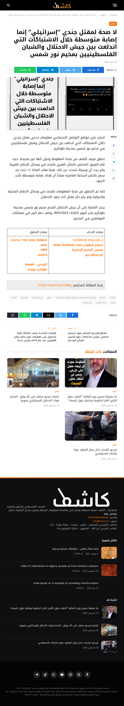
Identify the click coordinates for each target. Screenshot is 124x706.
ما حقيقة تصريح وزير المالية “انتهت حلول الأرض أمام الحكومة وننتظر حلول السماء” (92, 398)
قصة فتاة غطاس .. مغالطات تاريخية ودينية (75, 549)
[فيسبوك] (113, 145)
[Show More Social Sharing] (10, 70)
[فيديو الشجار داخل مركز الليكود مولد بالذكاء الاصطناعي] (91, 425)
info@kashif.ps (101, 521)
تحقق (113, 23)
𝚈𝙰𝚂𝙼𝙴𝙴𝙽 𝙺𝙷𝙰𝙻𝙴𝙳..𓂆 (87, 240)
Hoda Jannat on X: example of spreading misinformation (65, 583)
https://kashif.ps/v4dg (55, 285)
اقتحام (102, 297)
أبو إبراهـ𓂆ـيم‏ (93, 255)
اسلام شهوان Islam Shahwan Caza (78, 245)
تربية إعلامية (37, 297)
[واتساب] (113, 170)
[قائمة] (115, 5)
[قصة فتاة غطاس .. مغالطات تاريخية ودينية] (109, 553)
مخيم (113, 302)
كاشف (14, 297)
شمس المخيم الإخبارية (87, 250)
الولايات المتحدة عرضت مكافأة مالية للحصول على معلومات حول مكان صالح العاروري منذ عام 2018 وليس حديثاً (35, 337)
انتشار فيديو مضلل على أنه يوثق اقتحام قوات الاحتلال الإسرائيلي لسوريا (34, 398)
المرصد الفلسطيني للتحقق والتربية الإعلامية (75, 297)
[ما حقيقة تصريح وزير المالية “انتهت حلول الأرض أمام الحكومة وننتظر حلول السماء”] (91, 372)
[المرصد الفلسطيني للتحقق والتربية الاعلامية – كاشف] (62, 5)
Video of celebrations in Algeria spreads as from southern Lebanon (59, 566)
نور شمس (87, 302)
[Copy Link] (113, 178)
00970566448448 (98, 517)
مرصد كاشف (101, 302)
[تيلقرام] (113, 162)
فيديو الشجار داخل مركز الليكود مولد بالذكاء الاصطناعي (95, 452)
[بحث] (8, 5)
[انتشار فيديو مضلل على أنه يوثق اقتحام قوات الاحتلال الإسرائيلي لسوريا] (33, 372)
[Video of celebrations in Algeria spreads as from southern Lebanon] (109, 570)
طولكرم (24, 297)
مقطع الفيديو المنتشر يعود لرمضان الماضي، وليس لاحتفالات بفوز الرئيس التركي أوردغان (88, 337)
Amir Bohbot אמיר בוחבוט (29, 240)
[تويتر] (113, 153)
